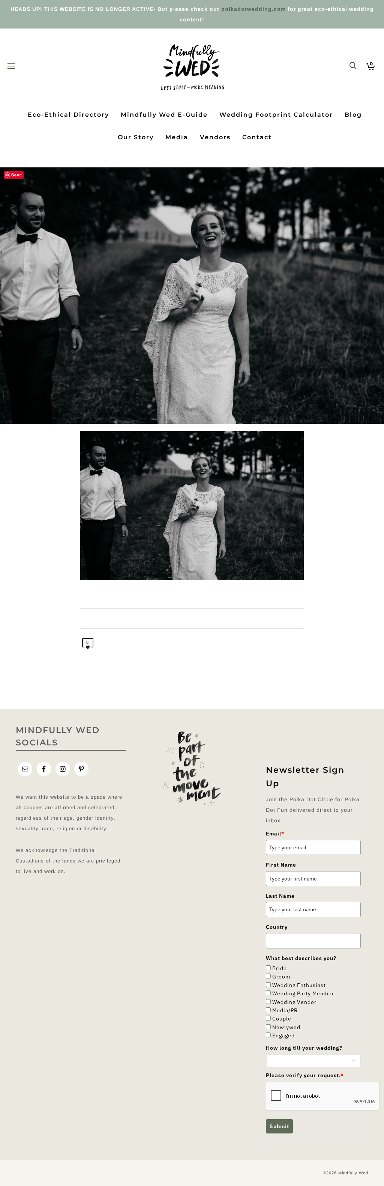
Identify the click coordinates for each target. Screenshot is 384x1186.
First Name (281, 864)
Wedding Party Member (303, 993)
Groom (281, 976)
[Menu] (11, 66)
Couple (281, 1018)
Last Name (280, 896)
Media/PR (285, 1010)
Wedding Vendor (294, 1002)
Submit (279, 1126)
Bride (279, 968)
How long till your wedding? (304, 1048)
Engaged (283, 1035)
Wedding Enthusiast (299, 985)
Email (275, 833)
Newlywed (286, 1027)
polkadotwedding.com (253, 9)
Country (277, 927)
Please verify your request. (305, 1075)
